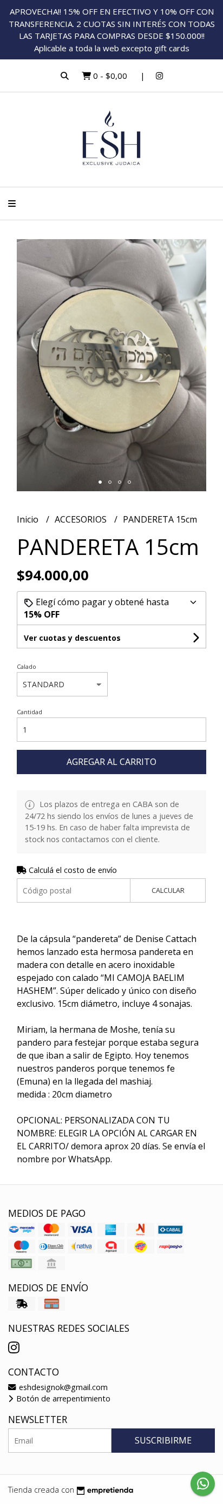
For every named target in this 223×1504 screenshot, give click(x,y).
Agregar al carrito (111, 762)
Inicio (29, 519)
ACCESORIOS (82, 519)
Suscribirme (163, 1440)
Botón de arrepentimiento (62, 1398)
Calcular (168, 890)
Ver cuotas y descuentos (72, 638)
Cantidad (29, 712)
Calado (26, 666)
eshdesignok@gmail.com (62, 1387)
